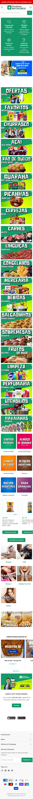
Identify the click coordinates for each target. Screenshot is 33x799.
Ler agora (12, 664)
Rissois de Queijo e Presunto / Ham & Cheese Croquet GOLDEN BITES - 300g (10, 522)
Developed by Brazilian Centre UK (16, 795)
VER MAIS (16, 705)
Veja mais (16, 671)
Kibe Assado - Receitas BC (13, 660)
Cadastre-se (27, 760)
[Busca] (29, 13)
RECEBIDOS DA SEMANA (16, 540)
